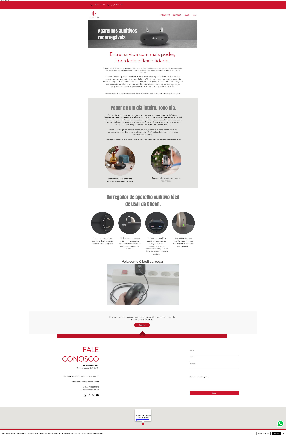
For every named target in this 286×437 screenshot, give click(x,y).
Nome (192, 350)
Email (191, 357)
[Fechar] (283, 433)
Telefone (192, 363)
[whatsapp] (85, 395)
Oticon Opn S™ (120, 76)
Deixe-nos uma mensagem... (199, 377)
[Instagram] (93, 395)
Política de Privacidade (94, 433)
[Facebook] (89, 395)
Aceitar (276, 433)
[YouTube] (97, 395)
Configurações (263, 433)
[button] (165, 15)
